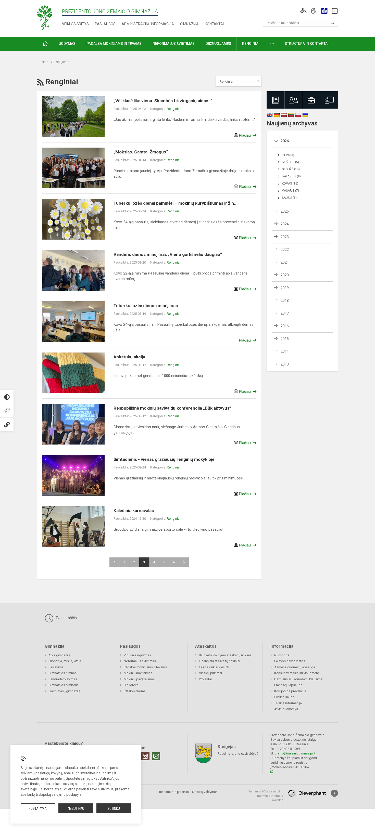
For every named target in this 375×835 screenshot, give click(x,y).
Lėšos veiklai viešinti (214, 667)
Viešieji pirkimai (210, 673)
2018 (285, 300)
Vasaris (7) (290, 190)
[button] (303, 11)
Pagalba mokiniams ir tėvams (145, 667)
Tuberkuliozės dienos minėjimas (146, 305)
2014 (285, 351)
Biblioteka (131, 685)
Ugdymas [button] (67, 44)
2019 (285, 288)
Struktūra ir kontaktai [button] (307, 44)
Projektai (205, 679)
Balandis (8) (291, 176)
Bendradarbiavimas (62, 679)
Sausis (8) (289, 198)
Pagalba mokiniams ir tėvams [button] (114, 44)
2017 (285, 313)
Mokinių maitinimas (138, 673)
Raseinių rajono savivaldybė (238, 753)
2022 (285, 249)
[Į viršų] (334, 793)
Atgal (114, 562)
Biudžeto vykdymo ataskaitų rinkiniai (225, 655)
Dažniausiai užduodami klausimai (298, 679)
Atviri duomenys (286, 709)
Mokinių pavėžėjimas (139, 679)
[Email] (156, 756)
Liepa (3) (288, 155)
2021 (285, 262)
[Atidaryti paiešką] (332, 22)
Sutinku (113, 808)
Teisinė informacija (288, 703)
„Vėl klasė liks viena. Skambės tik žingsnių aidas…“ (163, 100)
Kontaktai (214, 24)
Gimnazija (189, 24)
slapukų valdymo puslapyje (60, 794)
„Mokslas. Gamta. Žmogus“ (141, 151)
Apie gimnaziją (59, 655)
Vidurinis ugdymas (137, 655)
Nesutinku (76, 808)
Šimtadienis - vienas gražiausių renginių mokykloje (164, 459)
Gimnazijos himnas (62, 673)
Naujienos (63, 62)
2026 (285, 141)
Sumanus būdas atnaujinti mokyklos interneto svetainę (265, 796)
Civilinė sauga (284, 697)
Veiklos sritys (75, 24)
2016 (285, 326)
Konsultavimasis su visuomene (297, 673)
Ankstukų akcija (129, 356)
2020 (285, 275)
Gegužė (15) (291, 169)
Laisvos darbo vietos (289, 661)
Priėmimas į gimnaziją (64, 691)
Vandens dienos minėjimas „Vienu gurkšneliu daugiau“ (168, 254)
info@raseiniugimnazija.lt (296, 753)
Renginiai (173, 109)
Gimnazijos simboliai (63, 685)
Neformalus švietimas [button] (174, 44)
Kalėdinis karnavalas (134, 510)
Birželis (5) (290, 162)
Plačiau (245, 135)
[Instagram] (145, 756)
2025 (285, 211)
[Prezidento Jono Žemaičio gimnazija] (49, 17)
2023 (285, 237)
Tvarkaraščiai (66, 618)
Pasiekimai (56, 667)
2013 (285, 364)
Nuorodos (281, 655)
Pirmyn (184, 562)
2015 (285, 339)
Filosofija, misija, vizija (64, 661)
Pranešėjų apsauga (288, 685)
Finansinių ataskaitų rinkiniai (219, 661)
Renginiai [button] (250, 44)
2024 (285, 224)
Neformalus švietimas (140, 661)
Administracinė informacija (148, 24)
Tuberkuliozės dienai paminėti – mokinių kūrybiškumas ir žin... (176, 203)
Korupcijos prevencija (290, 691)
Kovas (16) (290, 183)
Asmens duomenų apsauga (294, 667)
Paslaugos (105, 24)
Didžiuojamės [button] (218, 44)
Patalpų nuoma (135, 691)
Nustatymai (38, 808)
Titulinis (43, 62)
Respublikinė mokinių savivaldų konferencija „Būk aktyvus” (172, 408)
